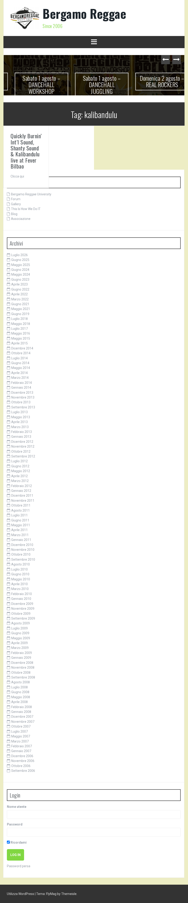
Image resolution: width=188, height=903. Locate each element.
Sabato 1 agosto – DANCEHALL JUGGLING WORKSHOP (94, 88)
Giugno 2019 (20, 314)
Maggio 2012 (20, 471)
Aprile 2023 (19, 284)
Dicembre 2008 (22, 663)
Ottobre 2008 (20, 672)
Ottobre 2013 (20, 402)
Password (14, 824)
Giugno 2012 (20, 466)
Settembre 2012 (23, 456)
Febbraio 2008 (21, 707)
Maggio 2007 (20, 736)
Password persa (18, 866)
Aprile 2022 (19, 294)
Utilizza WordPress (21, 894)
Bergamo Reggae (84, 13)
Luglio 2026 (19, 255)
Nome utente (16, 807)
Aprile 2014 (19, 373)
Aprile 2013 (19, 422)
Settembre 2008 (23, 677)
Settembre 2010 (23, 559)
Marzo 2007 (20, 741)
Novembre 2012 (22, 446)
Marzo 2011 (20, 535)
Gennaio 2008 (21, 712)
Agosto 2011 (20, 510)
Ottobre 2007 (20, 726)
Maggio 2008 (20, 697)
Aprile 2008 (19, 702)
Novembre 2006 (22, 761)
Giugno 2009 (20, 633)
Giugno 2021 (20, 304)
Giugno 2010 (20, 574)
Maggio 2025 (20, 265)
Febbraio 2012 (21, 486)
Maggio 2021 (20, 309)
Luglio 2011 (19, 515)
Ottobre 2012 (20, 451)
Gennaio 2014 (21, 387)
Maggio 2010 (20, 579)
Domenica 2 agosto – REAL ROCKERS (154, 81)
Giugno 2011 (20, 520)
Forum (15, 199)
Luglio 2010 (19, 569)
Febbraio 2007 (21, 746)
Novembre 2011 (22, 500)
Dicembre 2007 (22, 716)
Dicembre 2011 (22, 495)
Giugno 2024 (20, 269)
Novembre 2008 (22, 667)
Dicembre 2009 (22, 604)
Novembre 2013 (22, 397)
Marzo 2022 (20, 299)
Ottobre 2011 (20, 505)
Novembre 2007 (22, 721)
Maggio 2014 (20, 368)
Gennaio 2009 (21, 657)
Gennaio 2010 (21, 599)
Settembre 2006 (23, 771)
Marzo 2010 (20, 589)
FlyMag (51, 894)
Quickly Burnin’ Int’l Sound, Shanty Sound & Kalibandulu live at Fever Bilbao (26, 151)
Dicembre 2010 (22, 545)
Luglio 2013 (19, 412)
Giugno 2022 (20, 289)
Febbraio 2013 (21, 432)
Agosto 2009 (20, 623)
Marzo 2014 (20, 377)
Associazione (20, 219)
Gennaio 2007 (21, 751)
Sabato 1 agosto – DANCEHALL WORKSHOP (34, 85)
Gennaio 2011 (21, 540)
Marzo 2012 (20, 481)
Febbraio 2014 (21, 383)
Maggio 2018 (20, 324)
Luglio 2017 (19, 328)
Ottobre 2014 (20, 353)
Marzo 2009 (20, 648)
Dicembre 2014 (22, 348)
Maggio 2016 (20, 333)
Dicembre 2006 (22, 756)
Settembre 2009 (23, 618)
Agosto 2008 (20, 682)
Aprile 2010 (19, 584)
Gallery (16, 204)
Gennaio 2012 (21, 491)
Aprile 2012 (19, 476)
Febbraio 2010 (21, 594)
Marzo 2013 (20, 427)
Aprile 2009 (19, 643)
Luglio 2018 (19, 319)
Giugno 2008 (20, 692)
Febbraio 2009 (21, 653)
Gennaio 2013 (21, 436)
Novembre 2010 (22, 549)
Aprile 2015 (19, 343)
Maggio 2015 (20, 338)
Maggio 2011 (20, 525)
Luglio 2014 (19, 358)
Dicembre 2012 (22, 441)
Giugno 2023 (20, 279)
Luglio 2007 (19, 731)
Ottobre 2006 (20, 766)
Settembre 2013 (23, 407)
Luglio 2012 (19, 461)
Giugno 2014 (20, 363)
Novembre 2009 (22, 608)
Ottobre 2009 (20, 613)
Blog (14, 214)
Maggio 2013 (20, 417)
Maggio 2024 (20, 274)
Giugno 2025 (20, 260)
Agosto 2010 (20, 564)
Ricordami (18, 842)
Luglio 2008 (19, 687)
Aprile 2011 (19, 530)
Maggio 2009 (20, 638)
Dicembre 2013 (22, 392)
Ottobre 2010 (20, 554)
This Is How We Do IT (26, 209)
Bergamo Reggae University (31, 194)
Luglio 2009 (19, 628)
